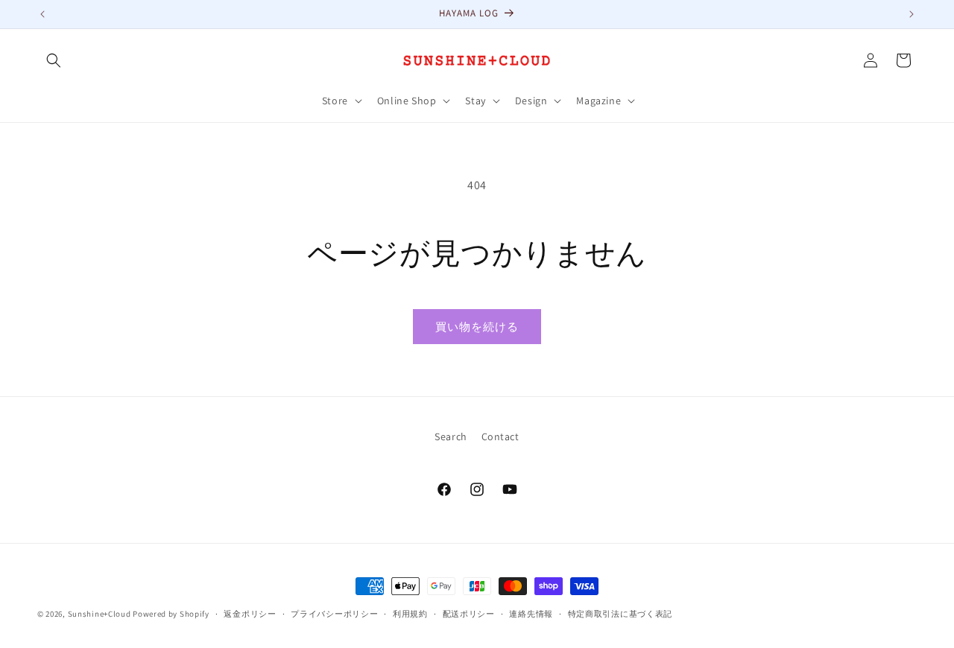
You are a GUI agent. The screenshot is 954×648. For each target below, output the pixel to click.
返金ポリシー (250, 614)
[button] (53, 60)
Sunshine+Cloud (99, 614)
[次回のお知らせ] (911, 14)
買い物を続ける (477, 327)
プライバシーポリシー (334, 614)
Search (451, 436)
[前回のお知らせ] (42, 14)
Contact (500, 436)
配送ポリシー (469, 614)
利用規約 (410, 614)
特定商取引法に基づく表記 (620, 614)
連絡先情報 (531, 614)
